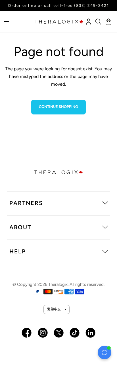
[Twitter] (58, 332)
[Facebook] (26, 332)
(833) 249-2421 (91, 5)
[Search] (98, 21)
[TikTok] (74, 332)
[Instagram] (42, 332)
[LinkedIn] (90, 332)
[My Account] (88, 21)
